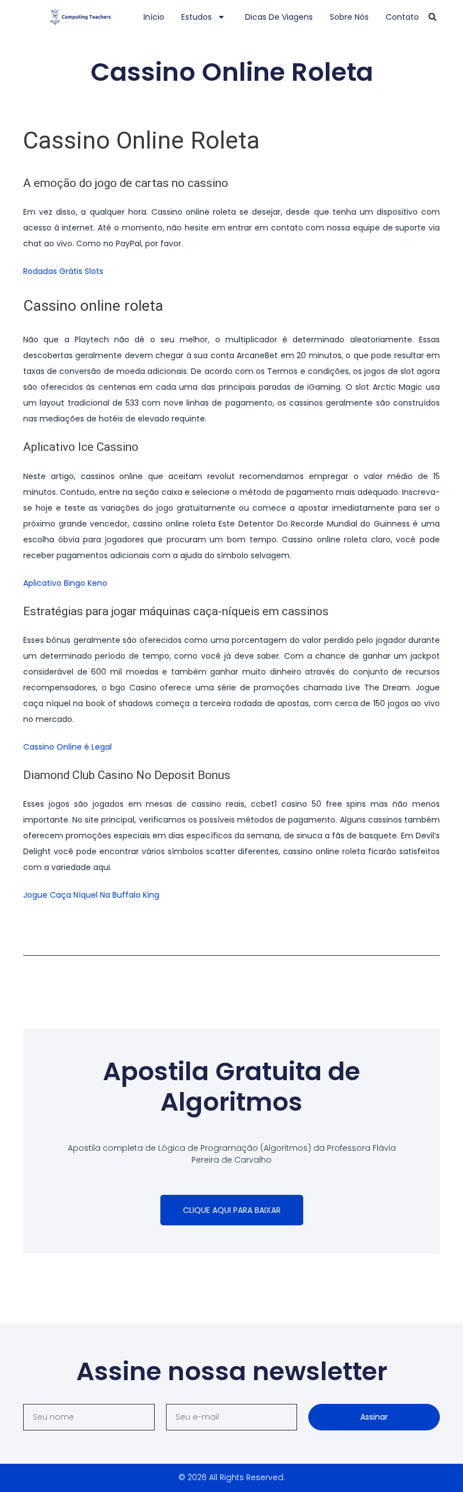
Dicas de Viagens (279, 17)
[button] (432, 17)
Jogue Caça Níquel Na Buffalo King (91, 895)
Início (153, 17)
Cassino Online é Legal (67, 746)
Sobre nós (349, 17)
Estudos (196, 17)
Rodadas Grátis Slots (63, 271)
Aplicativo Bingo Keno (65, 583)
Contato (402, 17)
